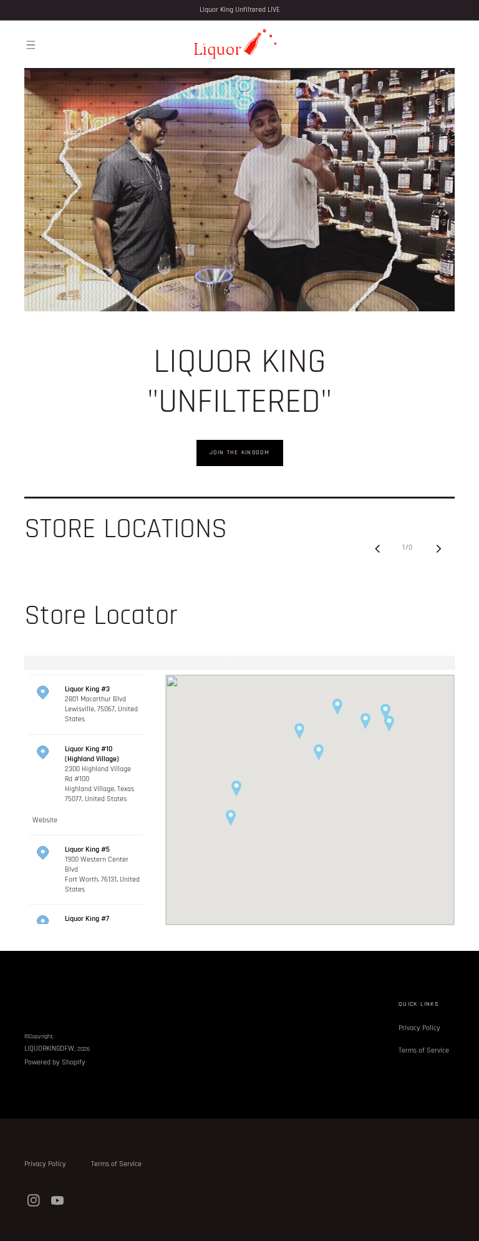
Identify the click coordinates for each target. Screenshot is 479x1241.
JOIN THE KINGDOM (240, 452)
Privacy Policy (419, 1028)
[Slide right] (438, 548)
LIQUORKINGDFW (49, 1048)
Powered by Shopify (54, 1062)
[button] (30, 45)
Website (44, 820)
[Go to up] (463, 1225)
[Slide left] (377, 548)
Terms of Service (424, 1050)
